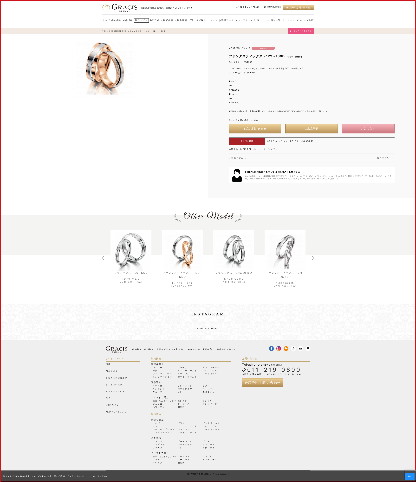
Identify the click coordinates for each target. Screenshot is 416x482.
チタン (156, 371)
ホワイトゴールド (187, 377)
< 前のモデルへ (237, 158)
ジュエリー (263, 20)
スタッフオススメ (245, 20)
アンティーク (210, 404)
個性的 (181, 407)
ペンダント (159, 389)
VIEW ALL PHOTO (208, 328)
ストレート (260, 149)
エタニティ (209, 392)
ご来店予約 (312, 128)
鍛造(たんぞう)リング (165, 401)
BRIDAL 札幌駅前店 (161, 20)
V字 (180, 392)
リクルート (288, 20)
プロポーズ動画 (305, 20)
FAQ (108, 398)
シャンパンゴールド (164, 374)
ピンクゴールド (211, 368)
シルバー (157, 368)
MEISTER (246, 149)
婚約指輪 (116, 20)
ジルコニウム (210, 371)
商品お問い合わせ (255, 128)
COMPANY (112, 405)
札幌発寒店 (181, 20)
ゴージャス (184, 404)
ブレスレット (185, 386)
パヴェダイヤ (185, 389)
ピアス (206, 386)
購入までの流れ (114, 385)
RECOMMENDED (117, 31)
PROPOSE (112, 371)
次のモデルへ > (385, 158)
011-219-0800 (253, 7)
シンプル (273, 149)
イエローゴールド (187, 371)
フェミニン (159, 404)
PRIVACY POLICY (117, 412)
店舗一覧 (276, 20)
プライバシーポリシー (80, 476)
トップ (106, 20)
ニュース (213, 20)
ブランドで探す (197, 20)
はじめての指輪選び (116, 378)
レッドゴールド (211, 374)
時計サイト (141, 20)
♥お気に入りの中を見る (301, 31)
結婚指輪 (128, 20)
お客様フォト (226, 20)
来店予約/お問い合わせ (298, 7)
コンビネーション (162, 377)
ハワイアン (159, 407)
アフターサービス (115, 391)
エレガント (184, 401)
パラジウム (184, 374)
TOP (104, 31)
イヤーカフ (159, 386)
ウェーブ (157, 392)
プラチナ (183, 368)
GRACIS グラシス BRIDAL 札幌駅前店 (290, 141)
